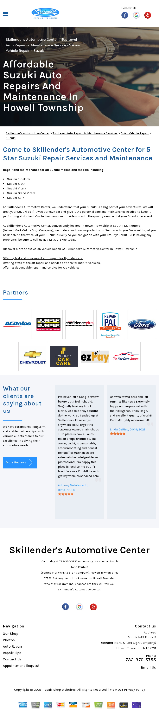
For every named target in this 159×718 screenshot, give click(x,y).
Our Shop (10, 634)
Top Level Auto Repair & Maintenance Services (85, 133)
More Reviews (16, 462)
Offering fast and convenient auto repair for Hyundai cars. (43, 258)
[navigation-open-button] (5, 13)
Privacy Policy (134, 689)
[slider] (65, 494)
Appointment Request (21, 666)
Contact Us (12, 659)
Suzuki (39, 50)
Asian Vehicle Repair (135, 133)
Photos (9, 640)
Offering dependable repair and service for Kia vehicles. (41, 267)
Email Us (148, 667)
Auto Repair (12, 646)
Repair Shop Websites (59, 689)
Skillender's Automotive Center (32, 39)
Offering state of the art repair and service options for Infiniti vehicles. (51, 263)
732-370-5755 (57, 239)
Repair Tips (12, 653)
